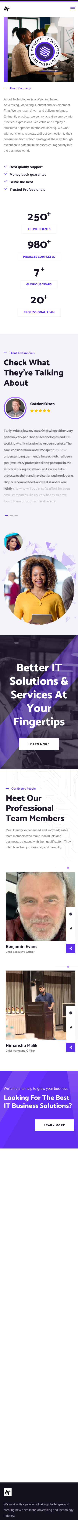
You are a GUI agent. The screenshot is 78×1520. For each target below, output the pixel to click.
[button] (6, 515)
